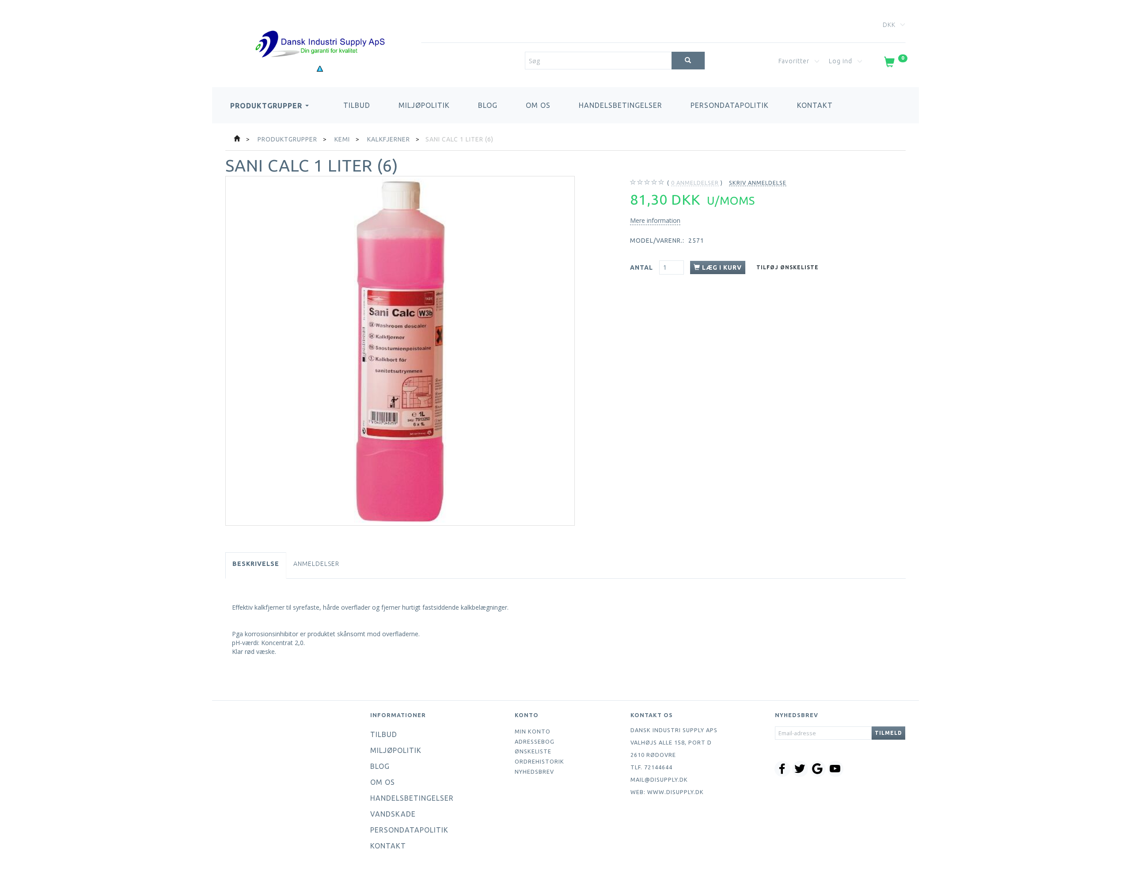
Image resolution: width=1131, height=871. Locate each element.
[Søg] (688, 60)
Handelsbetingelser (620, 105)
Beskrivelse (255, 563)
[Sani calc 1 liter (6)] (400, 351)
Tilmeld (888, 733)
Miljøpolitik (424, 105)
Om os (538, 105)
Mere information (655, 220)
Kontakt (815, 105)
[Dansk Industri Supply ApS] (320, 30)
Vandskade (393, 814)
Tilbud (356, 105)
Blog (487, 105)
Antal (642, 267)
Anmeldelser (316, 563)
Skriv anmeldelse (757, 183)
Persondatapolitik (730, 105)
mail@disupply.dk (659, 779)
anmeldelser (695, 183)
